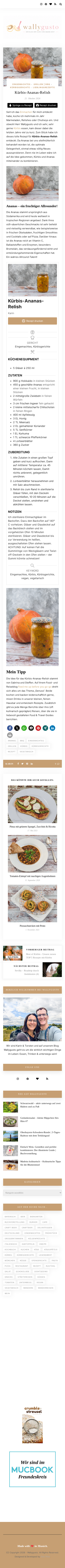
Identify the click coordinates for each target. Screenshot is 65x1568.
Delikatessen (45, 1228)
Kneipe (43, 1244)
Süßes (41, 1277)
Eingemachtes (21, 84)
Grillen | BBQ (42, 84)
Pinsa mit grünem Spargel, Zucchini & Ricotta (33, 826)
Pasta (55, 1260)
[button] (10, 728)
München (10, 1260)
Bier (23, 1217)
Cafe (44, 1222)
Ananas (12, 741)
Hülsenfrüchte (36, 1238)
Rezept (11, 752)
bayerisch (10, 1217)
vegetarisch (26, 752)
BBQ (22, 741)
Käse (36, 1249)
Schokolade (22, 1271)
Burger (33, 1222)
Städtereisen (25, 1277)
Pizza (7, 1266)
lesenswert (45, 1255)
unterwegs (25, 1282)
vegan (40, 1282)
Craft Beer (11, 1228)
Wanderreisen (45, 1288)
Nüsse (23, 1260)
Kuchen (25, 1249)
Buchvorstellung (14, 1222)
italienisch (11, 1244)
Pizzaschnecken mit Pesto (32, 926)
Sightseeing (41, 1271)
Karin (9, 764)
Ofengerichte (39, 1260)
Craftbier (27, 1228)
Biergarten (36, 1217)
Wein (7, 1293)
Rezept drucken (47, 105)
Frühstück (51, 1233)
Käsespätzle (51, 1249)
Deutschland (12, 1233)
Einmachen (26, 111)
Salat (8, 1271)
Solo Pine (45, 1556)
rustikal (50, 1266)
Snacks (9, 1277)
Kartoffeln (28, 1244)
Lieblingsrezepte (44, 87)
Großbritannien (14, 1238)
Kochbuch (10, 1249)
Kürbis (17, 128)
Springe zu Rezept (22, 105)
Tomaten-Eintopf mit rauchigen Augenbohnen (32, 876)
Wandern (28, 1288)
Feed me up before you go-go (34, 686)
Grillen (12, 746)
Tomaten (9, 1282)
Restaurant (21, 1266)
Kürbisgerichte (20, 87)
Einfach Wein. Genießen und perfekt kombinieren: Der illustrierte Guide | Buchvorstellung (38, 1150)
